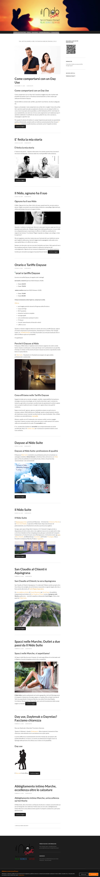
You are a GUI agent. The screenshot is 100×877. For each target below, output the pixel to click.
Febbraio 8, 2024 (19, 576)
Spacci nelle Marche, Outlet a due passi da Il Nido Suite (37, 643)
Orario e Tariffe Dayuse (30, 265)
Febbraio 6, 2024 (19, 648)
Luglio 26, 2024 (19, 142)
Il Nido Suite (23, 510)
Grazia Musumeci (35, 592)
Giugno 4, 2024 (19, 268)
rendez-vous (31, 428)
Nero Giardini (19, 537)
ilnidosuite (30, 85)
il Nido (56, 457)
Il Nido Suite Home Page (20, 32)
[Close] (98, 870)
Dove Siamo (35, 32)
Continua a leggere (20, 126)
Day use (18, 773)
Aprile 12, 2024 (19, 446)
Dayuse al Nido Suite (29, 443)
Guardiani (37, 537)
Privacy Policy (55, 32)
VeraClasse (46, 592)
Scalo (21, 522)
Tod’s (58, 535)
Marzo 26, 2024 (19, 513)
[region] (50, 873)
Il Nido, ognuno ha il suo (31, 193)
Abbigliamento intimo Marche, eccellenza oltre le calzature (35, 788)
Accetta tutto (93, 874)
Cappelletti (40, 538)
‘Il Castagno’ (50, 537)
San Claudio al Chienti (37, 594)
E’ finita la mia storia (28, 139)
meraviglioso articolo (23, 592)
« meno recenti (21, 825)
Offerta (17, 303)
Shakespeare (34, 731)
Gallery (29, 32)
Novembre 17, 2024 (20, 85)
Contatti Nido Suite (44, 32)
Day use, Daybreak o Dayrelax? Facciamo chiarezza (36, 718)
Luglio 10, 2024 (19, 196)
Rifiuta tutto (83, 874)
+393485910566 (25, 332)
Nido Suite (19, 355)
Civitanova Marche (54, 522)
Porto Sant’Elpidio (21, 524)
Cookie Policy (21, 875)
